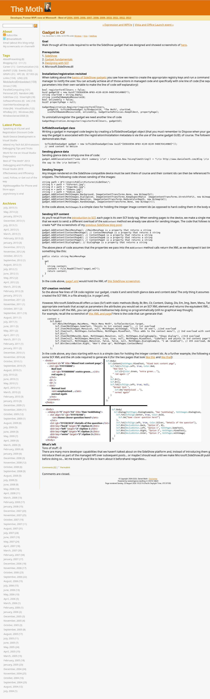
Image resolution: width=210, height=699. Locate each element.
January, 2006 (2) (13, 612)
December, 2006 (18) (15, 563)
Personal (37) (10, 93)
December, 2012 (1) (14, 247)
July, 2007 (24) (11, 532)
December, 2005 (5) (14, 616)
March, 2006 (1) (12, 603)
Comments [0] (49, 467)
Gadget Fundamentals (59, 59)
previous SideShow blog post (103, 225)
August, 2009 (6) (12, 423)
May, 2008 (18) (11, 488)
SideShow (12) (10, 97)
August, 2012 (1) (12, 264)
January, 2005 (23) (13, 664)
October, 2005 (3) (13, 625)
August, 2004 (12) (13, 686)
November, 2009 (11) (15, 409)
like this (150, 357)
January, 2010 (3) (13, 401)
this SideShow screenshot (124, 281)
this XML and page (100, 313)
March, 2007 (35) (13, 550)
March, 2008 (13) (13, 497)
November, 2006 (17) (15, 568)
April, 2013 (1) (11, 229)
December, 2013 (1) (14, 220)
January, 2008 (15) (13, 506)
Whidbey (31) (10, 112)
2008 (96, 18)
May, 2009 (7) (11, 436)
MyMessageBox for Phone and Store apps (20, 187)
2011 (115, 18)
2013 (128, 18)
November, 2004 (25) (15, 673)
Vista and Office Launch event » (154, 25)
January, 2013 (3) (13, 242)
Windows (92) (26, 112)
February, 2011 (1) (13, 343)
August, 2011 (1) (12, 317)
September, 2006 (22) (15, 576)
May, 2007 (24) (11, 541)
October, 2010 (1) (13, 361)
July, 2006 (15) (11, 585)
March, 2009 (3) (12, 445)
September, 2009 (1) (14, 418)
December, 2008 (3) (14, 458)
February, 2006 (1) (13, 607)
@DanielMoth (14, 39)
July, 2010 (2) (10, 374)
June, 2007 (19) (12, 537)
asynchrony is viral (13, 193)
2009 (102, 18)
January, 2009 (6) (13, 453)
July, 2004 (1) (10, 691)
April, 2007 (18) (12, 546)
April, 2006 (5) (11, 598)
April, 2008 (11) (12, 493)
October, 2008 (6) (13, 467)
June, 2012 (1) (11, 273)
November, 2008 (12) (15, 462)
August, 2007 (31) (13, 528)
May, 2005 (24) (11, 647)
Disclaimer (153, 479)
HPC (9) (21, 74)
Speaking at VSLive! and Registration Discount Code (18, 130)
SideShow (93, 36)
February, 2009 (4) (13, 449)
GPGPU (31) (9, 74)
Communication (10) (27, 66)
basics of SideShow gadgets (89, 77)
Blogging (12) (10, 62)
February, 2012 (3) (13, 291)
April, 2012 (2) (11, 282)
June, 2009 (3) (11, 431)
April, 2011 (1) (11, 335)
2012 (122, 18)
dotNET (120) (10, 70)
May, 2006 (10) (11, 594)
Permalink (65, 467)
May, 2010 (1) (11, 383)
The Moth (26, 9)
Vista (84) (8, 108)
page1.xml (72, 281)
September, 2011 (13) (15, 313)
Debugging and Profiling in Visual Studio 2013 (18, 167)
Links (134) (9, 78)
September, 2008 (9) (14, 471)
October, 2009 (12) (13, 414)
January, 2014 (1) (13, 216)
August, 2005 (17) (13, 634)
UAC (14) (30, 100)
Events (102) (25, 70)
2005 (76, 18)
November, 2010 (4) (14, 357)
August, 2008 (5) (12, 475)
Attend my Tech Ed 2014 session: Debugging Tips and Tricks (21, 146)
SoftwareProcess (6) (13, 100)
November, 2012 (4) (14, 251)
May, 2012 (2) (11, 277)
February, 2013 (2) (13, 238)
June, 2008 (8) (11, 484)
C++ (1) (22, 62)
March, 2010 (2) (12, 392)
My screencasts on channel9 (18, 46)
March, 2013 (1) (12, 233)
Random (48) (26, 93)
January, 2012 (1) (13, 295)
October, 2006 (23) (13, 572)
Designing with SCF (57, 63)
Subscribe (11, 35)
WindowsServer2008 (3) (15, 115)
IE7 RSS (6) (32, 74)
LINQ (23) (22, 78)
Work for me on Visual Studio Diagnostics (19, 154)
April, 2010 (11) (12, 387)
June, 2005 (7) (11, 642)
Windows (78, 36)
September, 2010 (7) (14, 365)
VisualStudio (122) (25, 108)
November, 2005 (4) (14, 620)
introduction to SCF (84, 217)
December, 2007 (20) (15, 510)
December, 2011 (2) (14, 299)
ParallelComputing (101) (16, 89)
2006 (82, 18)
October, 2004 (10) (13, 677)
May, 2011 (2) (11, 330)
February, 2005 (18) (14, 660)
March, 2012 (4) (12, 286)
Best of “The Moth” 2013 (16, 160)
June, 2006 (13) (12, 590)
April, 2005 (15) (12, 651)
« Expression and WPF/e (117, 25)
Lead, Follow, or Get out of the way (20, 179)
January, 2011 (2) (13, 348)
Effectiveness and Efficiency (18, 173)
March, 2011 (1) (12, 339)
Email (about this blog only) (18, 42)
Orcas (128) (10, 85)
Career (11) (9, 66)
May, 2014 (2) (11, 211)
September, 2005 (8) (14, 629)
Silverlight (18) (27, 97)
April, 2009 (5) (11, 440)
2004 (69, 18)
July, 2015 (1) (10, 207)
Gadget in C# (53, 32)
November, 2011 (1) (14, 304)
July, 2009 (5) (10, 427)
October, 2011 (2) (13, 308)
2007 (89, 18)
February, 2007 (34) (14, 554)
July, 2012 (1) (10, 269)
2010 (109, 18)
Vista (85, 36)
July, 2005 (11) (11, 638)
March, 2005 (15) (13, 655)
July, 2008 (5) (10, 480)
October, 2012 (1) (13, 255)
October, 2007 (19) (13, 519)
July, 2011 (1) (10, 321)
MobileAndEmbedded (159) (20, 82)
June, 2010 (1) (11, 379)
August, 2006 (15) (13, 581)
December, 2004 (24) (15, 669)
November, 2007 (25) (15, 515)
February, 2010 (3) (13, 396)
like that (166, 357)
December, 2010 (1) (14, 352)
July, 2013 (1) (10, 225)
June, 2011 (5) (11, 326)
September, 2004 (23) (15, 682)
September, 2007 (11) (15, 524)
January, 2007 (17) (13, 559)
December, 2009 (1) (14, 405)
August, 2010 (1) (12, 370)
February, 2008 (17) (14, 502)
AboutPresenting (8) (13, 59)
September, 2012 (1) (14, 260)
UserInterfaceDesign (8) (16, 104)
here (184, 45)
